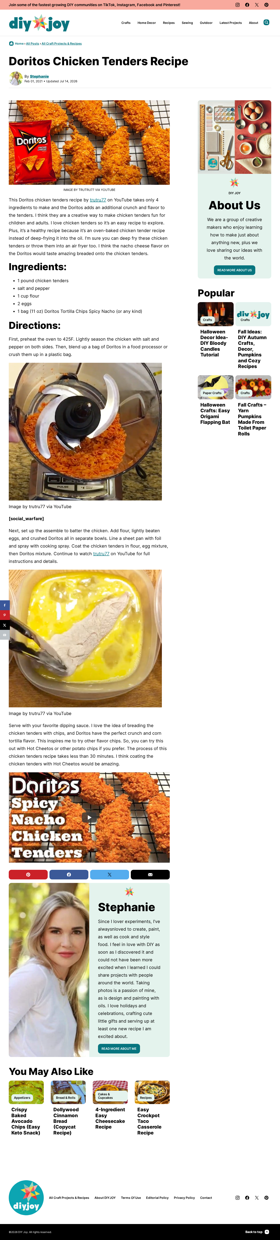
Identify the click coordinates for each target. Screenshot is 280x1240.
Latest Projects (231, 23)
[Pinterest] (266, 5)
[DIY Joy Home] (39, 23)
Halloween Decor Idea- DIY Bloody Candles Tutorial (214, 343)
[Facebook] (247, 5)
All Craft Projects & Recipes (62, 43)
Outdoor (206, 23)
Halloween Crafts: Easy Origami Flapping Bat (215, 413)
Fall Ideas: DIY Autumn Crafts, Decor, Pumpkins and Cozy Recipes (252, 349)
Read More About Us (234, 270)
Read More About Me (119, 1048)
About (253, 23)
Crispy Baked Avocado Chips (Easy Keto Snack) (25, 1121)
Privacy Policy (184, 1197)
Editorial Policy (157, 1197)
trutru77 (98, 200)
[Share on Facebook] (5, 605)
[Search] (266, 22)
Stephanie (39, 76)
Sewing (187, 23)
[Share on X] (5, 625)
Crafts (126, 23)
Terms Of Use (131, 1197)
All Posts (32, 43)
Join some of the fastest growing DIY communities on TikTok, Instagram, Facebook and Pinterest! (94, 5)
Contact (206, 1197)
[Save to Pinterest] (5, 615)
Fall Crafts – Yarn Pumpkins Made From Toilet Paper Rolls (252, 419)
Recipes (169, 23)
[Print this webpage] (5, 635)
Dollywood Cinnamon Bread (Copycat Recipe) (66, 1121)
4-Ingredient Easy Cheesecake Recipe (110, 1118)
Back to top (253, 1232)
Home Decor (147, 23)
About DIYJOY (105, 1197)
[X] (257, 5)
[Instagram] (237, 5)
